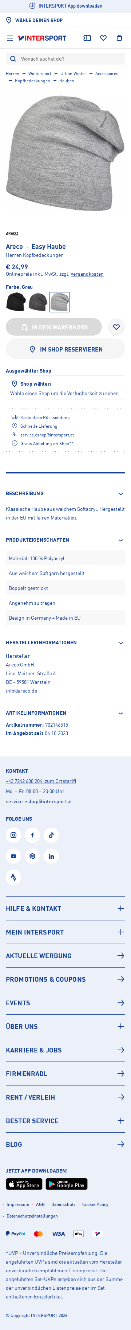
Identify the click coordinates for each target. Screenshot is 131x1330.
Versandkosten (87, 274)
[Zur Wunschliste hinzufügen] (116, 327)
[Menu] (10, 38)
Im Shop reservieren (71, 349)
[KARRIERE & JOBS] (65, 1050)
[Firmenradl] (65, 1073)
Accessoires (106, 73)
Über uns (22, 1026)
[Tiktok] (51, 835)
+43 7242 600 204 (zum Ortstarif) (41, 781)
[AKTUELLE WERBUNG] (65, 955)
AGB (40, 1204)
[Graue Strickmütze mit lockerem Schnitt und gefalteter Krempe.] (65, 153)
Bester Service (32, 1121)
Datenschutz (63, 1204)
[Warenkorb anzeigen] (119, 38)
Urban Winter (73, 73)
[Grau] (38, 302)
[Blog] (65, 1144)
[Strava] (13, 877)
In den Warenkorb (60, 327)
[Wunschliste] (103, 38)
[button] (65, 493)
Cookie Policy (95, 1204)
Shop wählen (35, 384)
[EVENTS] (65, 1002)
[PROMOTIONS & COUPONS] (65, 979)
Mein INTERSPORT (35, 932)
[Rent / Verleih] (65, 1097)
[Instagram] (13, 835)
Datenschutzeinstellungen (32, 1216)
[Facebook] (32, 835)
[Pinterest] (32, 856)
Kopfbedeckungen (32, 80)
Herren (12, 73)
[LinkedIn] (51, 856)
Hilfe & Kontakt (33, 908)
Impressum (18, 1204)
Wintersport (39, 73)
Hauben (66, 80)
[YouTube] (13, 856)
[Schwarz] (16, 302)
